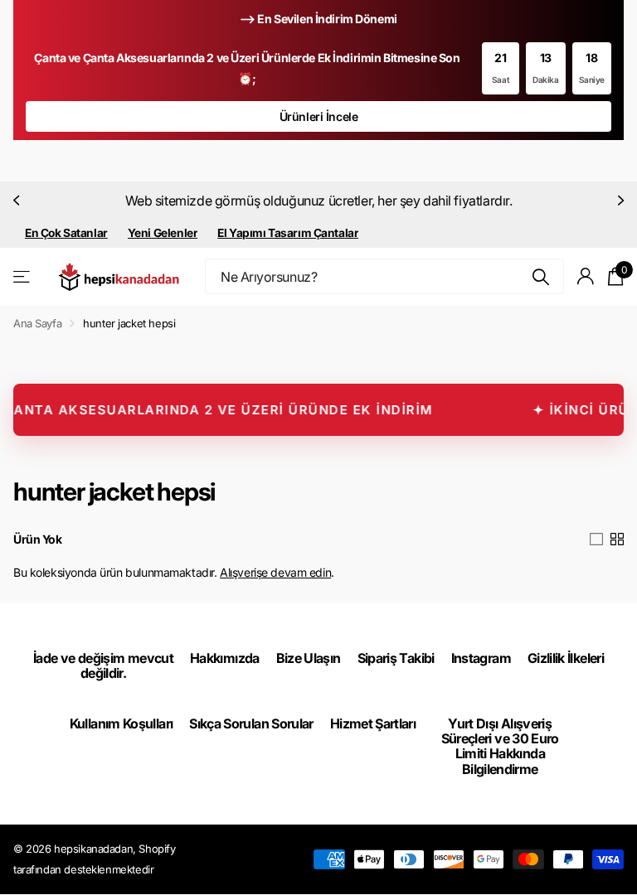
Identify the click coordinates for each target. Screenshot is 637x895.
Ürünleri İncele (319, 116)
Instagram (481, 658)
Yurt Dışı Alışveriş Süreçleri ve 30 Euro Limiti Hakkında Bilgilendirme (500, 746)
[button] (18, 200)
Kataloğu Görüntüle (22, 276)
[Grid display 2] (617, 539)
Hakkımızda (225, 658)
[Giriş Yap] (586, 276)
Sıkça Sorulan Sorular (251, 723)
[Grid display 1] (596, 539)
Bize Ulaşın (308, 658)
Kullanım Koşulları (121, 723)
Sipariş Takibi (396, 658)
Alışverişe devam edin (275, 572)
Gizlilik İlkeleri (566, 658)
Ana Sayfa (37, 323)
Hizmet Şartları (373, 723)
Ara (541, 276)
